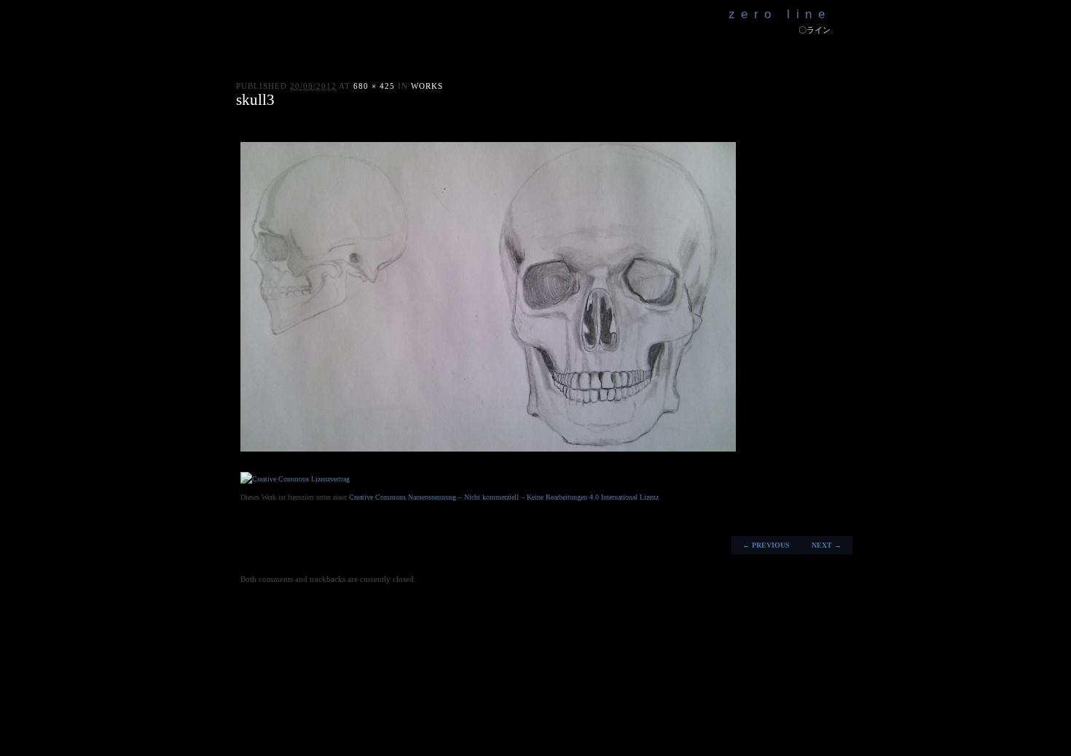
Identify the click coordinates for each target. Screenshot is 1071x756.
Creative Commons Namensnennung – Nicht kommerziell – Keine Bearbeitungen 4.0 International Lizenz (504, 497)
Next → (827, 545)
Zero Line (780, 14)
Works (427, 86)
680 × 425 (374, 86)
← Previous (766, 545)
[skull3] (488, 449)
